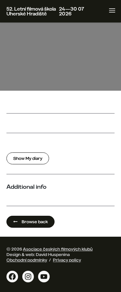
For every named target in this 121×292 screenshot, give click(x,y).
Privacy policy (67, 259)
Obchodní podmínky (26, 259)
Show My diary (27, 158)
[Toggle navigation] (112, 10)
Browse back (34, 221)
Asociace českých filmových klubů (58, 248)
